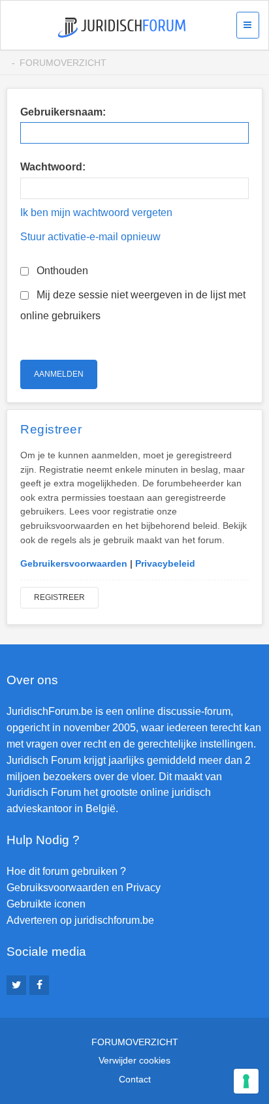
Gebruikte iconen (46, 903)
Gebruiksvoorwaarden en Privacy (84, 887)
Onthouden (61, 270)
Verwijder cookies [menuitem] (134, 1060)
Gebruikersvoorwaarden (73, 563)
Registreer (59, 597)
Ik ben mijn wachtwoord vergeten (96, 212)
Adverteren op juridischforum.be (80, 920)
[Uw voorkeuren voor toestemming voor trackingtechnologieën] (246, 1081)
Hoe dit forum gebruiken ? (66, 871)
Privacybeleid (165, 563)
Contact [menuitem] (135, 1079)
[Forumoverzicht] (121, 28)
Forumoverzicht (63, 62)
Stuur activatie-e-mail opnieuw (90, 236)
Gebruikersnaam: (63, 112)
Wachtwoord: (53, 166)
